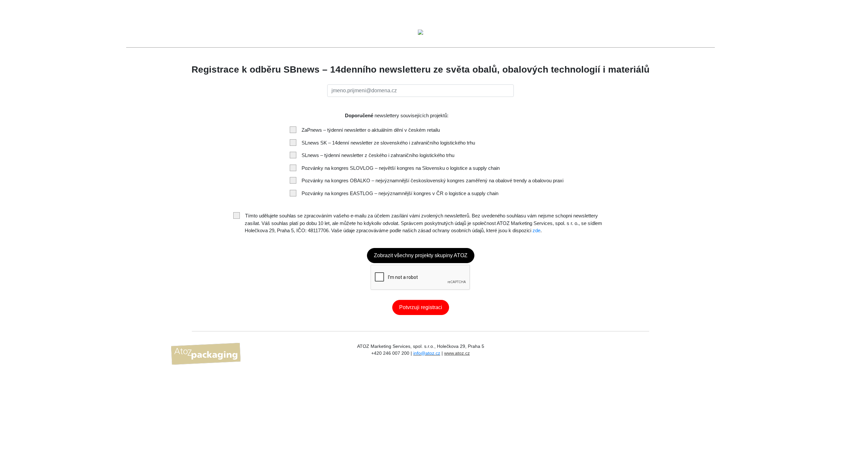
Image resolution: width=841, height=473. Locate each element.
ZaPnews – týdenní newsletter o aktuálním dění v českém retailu (371, 130)
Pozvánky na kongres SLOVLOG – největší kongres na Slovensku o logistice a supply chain (401, 168)
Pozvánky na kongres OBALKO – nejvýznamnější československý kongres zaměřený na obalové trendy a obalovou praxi (432, 180)
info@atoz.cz (426, 353)
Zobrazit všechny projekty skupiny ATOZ (420, 255)
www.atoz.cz (457, 353)
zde (536, 230)
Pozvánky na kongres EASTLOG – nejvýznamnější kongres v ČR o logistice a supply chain (400, 193)
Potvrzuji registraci (420, 307)
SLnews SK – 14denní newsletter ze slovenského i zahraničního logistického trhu (388, 143)
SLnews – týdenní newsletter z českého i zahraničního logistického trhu (378, 155)
